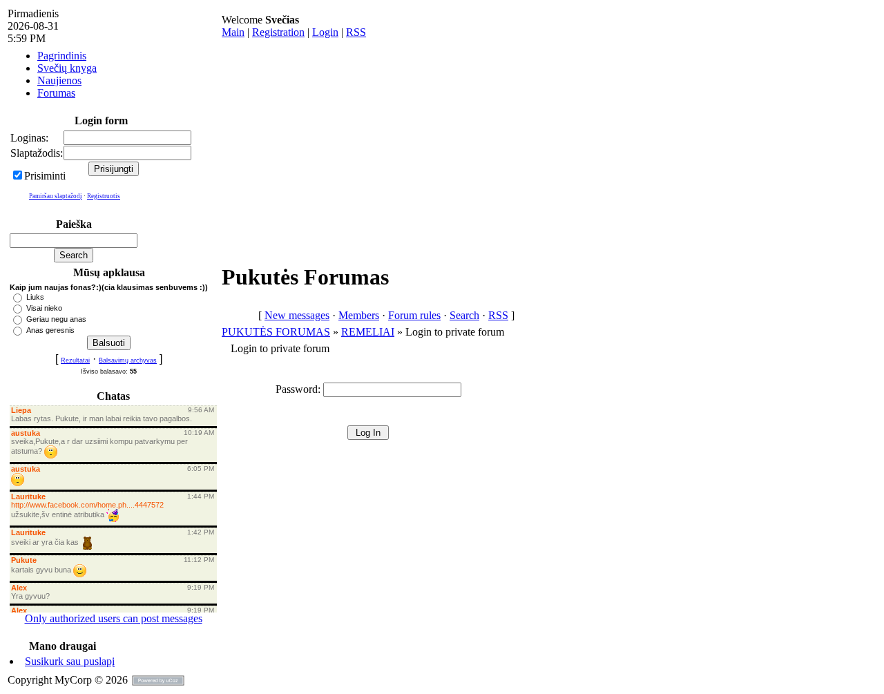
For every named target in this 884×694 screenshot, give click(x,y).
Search (464, 315)
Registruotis (103, 196)
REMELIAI (367, 332)
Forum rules (414, 315)
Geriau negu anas (56, 319)
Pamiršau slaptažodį (55, 196)
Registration (278, 32)
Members (358, 315)
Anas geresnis (50, 330)
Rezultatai (75, 360)
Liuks (35, 297)
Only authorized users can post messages (113, 618)
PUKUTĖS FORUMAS (276, 332)
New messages (297, 315)
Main (233, 32)
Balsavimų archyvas (128, 360)
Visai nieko (44, 308)
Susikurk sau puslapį (70, 661)
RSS (356, 32)
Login (325, 32)
